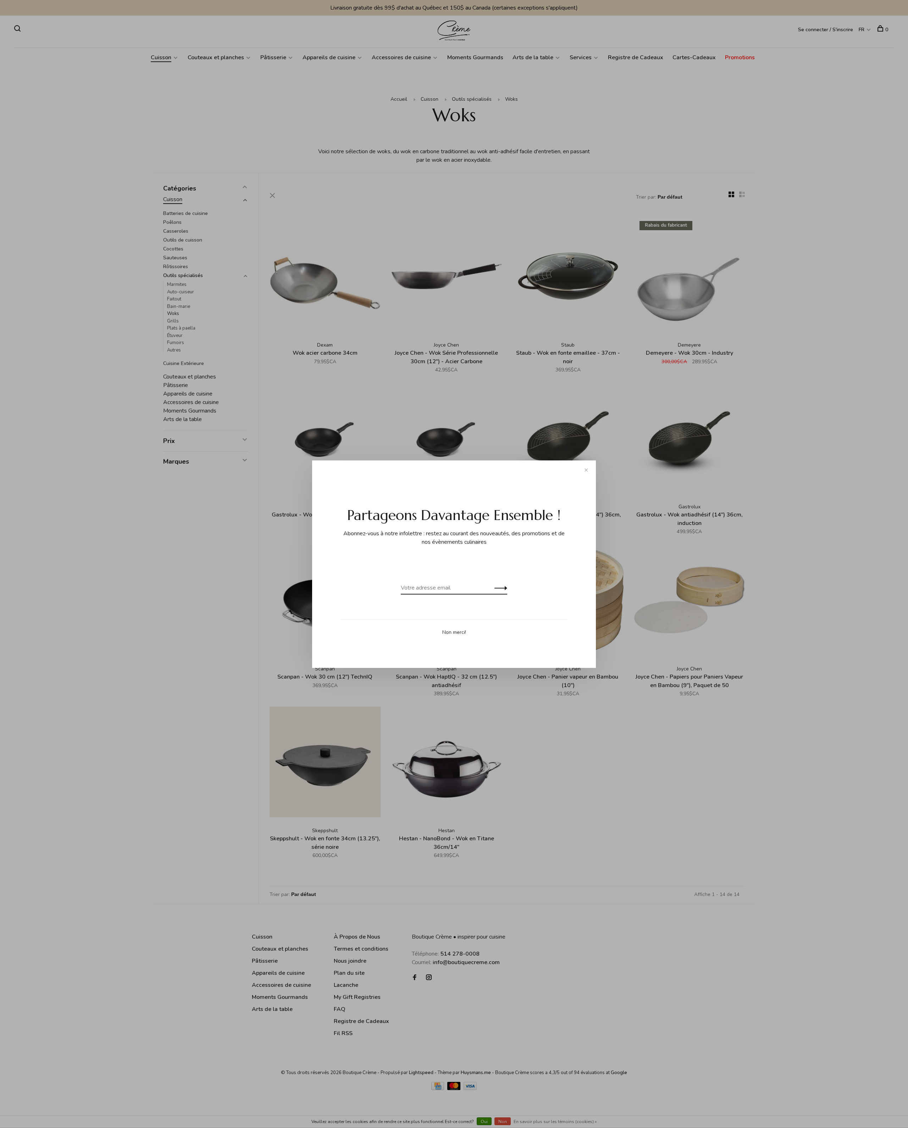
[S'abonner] (499, 588)
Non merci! (454, 632)
